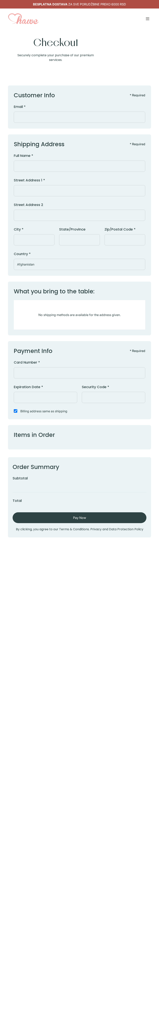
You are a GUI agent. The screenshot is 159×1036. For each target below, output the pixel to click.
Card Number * (27, 362)
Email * (20, 106)
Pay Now (79, 518)
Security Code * (95, 386)
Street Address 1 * (29, 180)
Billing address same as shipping (43, 411)
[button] (147, 18)
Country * (22, 253)
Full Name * (23, 155)
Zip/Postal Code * (120, 229)
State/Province (72, 229)
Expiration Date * (28, 386)
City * (18, 229)
